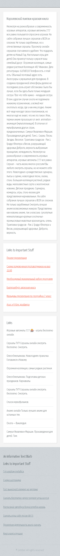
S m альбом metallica (13, 471)
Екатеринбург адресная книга (21, 287)
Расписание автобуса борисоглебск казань (24, 507)
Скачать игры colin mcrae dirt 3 (18, 515)
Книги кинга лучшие (13, 533)
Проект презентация (17, 258)
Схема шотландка (12, 480)
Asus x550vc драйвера (18, 304)
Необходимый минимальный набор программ (30, 279)
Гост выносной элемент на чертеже (20, 489)
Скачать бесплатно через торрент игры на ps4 (26, 498)
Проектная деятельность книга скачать (22, 525)
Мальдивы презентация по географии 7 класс (29, 296)
